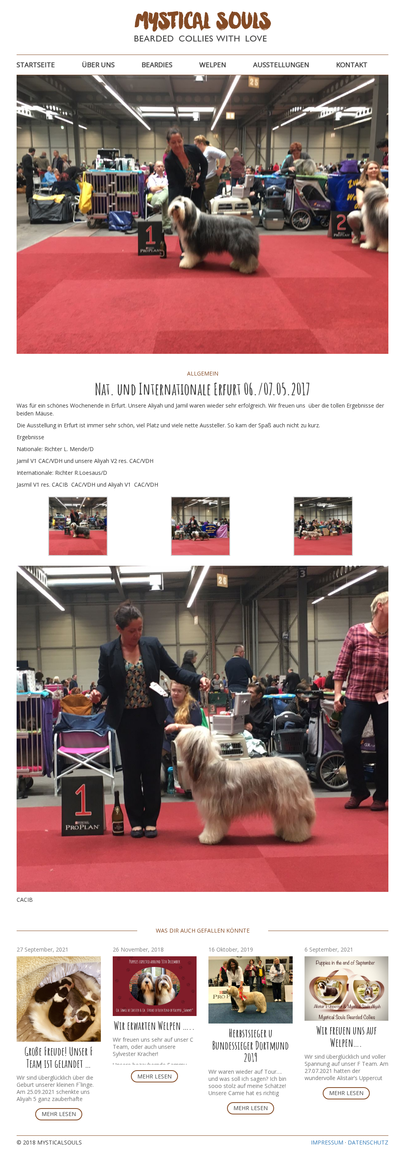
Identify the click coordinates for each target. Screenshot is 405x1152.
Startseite (36, 64)
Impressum (327, 1142)
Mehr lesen (59, 1114)
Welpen (212, 64)
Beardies (157, 64)
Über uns (98, 64)
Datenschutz (368, 1142)
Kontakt (351, 64)
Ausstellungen (281, 64)
